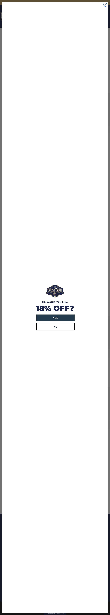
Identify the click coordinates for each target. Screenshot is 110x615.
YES (55, 317)
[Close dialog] (105, 4)
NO (55, 326)
